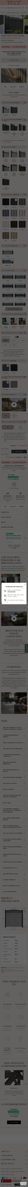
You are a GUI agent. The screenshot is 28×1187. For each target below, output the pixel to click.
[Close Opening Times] (25, 584)
